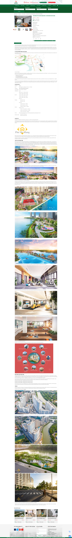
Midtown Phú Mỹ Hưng (21, 375)
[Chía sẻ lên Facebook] (34, 38)
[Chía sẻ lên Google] (38, 38)
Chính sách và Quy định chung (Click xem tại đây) (58, 537)
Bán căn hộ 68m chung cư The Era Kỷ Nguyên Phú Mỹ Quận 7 (30, 518)
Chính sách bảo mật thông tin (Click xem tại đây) (44, 537)
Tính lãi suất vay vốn (43, 2)
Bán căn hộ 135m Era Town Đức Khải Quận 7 (41, 518)
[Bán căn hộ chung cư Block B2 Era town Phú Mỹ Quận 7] (19, 513)
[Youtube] (22, 530)
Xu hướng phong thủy (52, 2)
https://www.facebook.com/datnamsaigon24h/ (40, 35)
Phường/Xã (39, 7)
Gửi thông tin (40, 535)
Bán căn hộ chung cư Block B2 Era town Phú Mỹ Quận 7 (19, 518)
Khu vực (16, 7)
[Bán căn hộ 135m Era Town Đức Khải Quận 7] (41, 513)
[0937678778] (70, 531)
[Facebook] (15, 530)
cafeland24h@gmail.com (35, 2)
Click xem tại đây (35, 537)
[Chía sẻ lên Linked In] (40, 38)
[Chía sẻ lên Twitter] (36, 38)
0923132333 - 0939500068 (51, 532)
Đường (50, 7)
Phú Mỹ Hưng (23, 119)
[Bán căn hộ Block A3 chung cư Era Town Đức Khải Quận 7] (52, 513)
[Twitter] (17, 530)
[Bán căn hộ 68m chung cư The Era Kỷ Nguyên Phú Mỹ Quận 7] (30, 513)
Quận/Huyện (28, 7)
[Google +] (20, 530)
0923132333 (27, 2)
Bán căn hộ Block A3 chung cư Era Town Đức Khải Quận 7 (52, 518)
